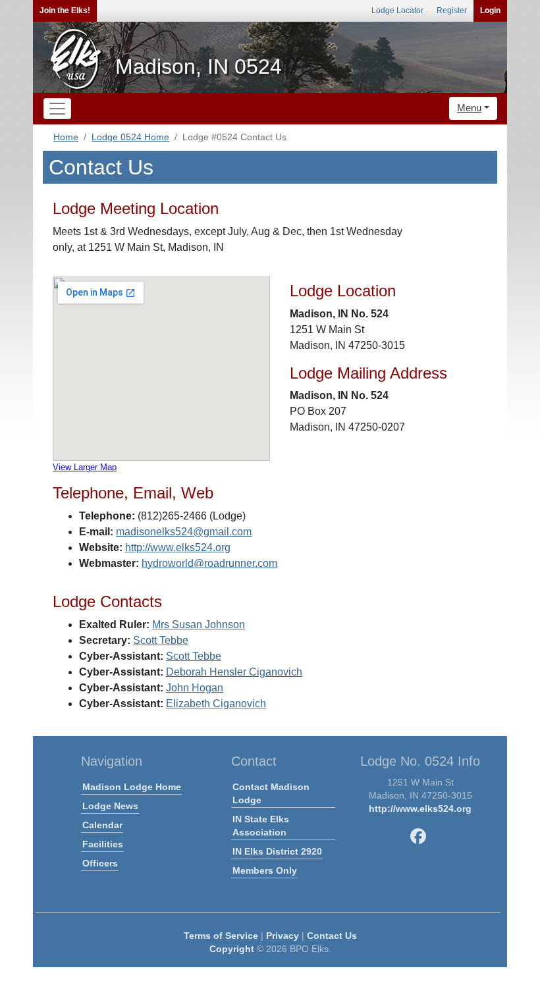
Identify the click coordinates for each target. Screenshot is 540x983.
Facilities (102, 844)
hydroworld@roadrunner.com (209, 563)
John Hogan (194, 687)
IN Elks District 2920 (277, 851)
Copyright (231, 948)
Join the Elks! (65, 10)
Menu (469, 107)
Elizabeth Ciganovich (216, 703)
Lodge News (110, 806)
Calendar (102, 825)
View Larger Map (85, 467)
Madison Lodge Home (131, 787)
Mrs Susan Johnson (198, 624)
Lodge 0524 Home (130, 137)
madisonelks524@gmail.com (184, 531)
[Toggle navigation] (57, 108)
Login (490, 10)
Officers (100, 863)
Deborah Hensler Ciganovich (234, 671)
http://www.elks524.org (177, 547)
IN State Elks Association (260, 825)
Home (65, 137)
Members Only (264, 870)
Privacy (282, 935)
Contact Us (332, 935)
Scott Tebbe (160, 640)
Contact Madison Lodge (271, 793)
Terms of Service (221, 935)
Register (452, 10)
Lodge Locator (397, 10)
